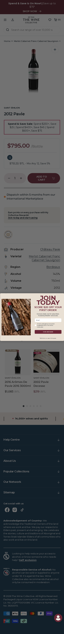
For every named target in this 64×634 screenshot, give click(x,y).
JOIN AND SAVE (48, 331)
